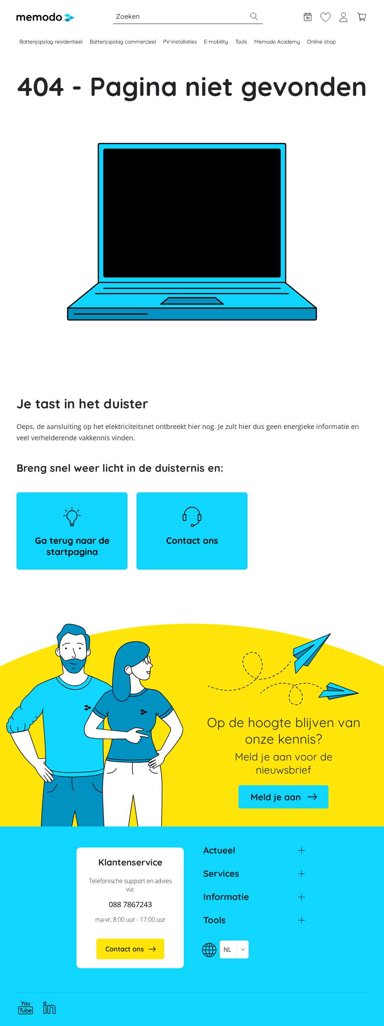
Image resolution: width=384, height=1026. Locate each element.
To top (360, 1006)
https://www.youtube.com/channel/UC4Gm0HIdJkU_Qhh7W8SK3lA (25, 1008)
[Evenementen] (308, 16)
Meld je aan (275, 796)
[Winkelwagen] (362, 16)
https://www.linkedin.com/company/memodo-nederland (49, 1008)
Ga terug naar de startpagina (72, 546)
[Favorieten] (326, 16)
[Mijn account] (344, 16)
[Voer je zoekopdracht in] (254, 16)
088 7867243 (130, 904)
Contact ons (192, 540)
